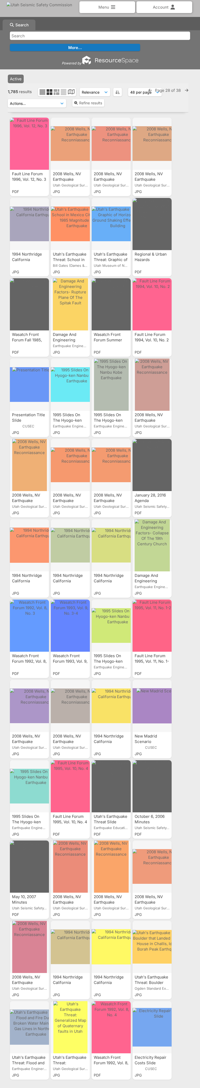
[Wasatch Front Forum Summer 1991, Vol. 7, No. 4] (111, 304)
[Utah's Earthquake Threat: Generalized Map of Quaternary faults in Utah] (70, 1027)
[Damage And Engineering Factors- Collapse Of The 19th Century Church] (152, 545)
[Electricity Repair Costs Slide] (152, 1027)
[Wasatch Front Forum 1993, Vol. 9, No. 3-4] (70, 626)
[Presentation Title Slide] (29, 385)
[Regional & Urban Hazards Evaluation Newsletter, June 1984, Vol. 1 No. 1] (152, 224)
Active (16, 78)
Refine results (90, 103)
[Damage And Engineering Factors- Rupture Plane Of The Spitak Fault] (70, 304)
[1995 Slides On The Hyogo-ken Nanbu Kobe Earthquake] (70, 385)
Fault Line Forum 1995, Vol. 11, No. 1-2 (152, 661)
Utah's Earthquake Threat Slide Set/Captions (110, 822)
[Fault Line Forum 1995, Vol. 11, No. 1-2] (152, 626)
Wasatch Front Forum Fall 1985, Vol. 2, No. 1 (27, 340)
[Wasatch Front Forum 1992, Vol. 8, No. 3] (29, 626)
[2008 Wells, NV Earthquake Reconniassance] (70, 144)
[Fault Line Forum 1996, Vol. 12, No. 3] (29, 144)
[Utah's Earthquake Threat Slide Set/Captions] (111, 786)
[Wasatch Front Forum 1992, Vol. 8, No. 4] (111, 1027)
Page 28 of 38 (168, 90)
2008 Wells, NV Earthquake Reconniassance (69, 179)
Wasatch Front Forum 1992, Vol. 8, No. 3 (29, 661)
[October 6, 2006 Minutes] (152, 786)
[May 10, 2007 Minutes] (29, 867)
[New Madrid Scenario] (152, 706)
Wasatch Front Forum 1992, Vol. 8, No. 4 (111, 1063)
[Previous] (150, 90)
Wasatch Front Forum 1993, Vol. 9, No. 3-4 (70, 661)
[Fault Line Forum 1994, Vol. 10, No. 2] (152, 304)
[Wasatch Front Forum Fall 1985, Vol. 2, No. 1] (29, 304)
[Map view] (71, 92)
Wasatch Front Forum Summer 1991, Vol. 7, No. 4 (110, 340)
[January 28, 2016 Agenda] (152, 465)
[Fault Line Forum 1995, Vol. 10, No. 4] (70, 786)
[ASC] (117, 92)
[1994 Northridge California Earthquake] (29, 224)
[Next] (186, 90)
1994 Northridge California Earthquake (27, 260)
